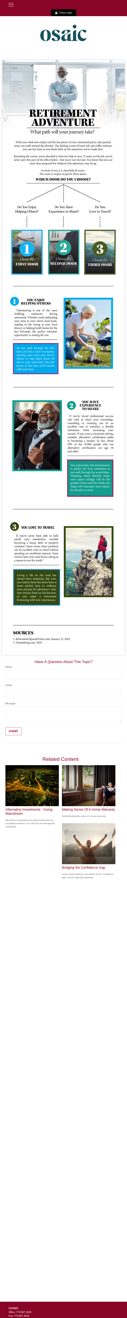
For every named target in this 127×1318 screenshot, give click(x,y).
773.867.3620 (23, 1312)
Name (8, 667)
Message (10, 703)
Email (8, 685)
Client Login (65, 12)
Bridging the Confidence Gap (83, 867)
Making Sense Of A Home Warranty (88, 809)
